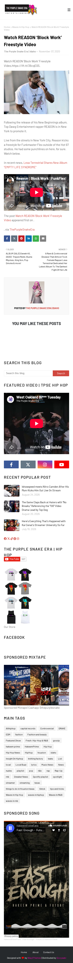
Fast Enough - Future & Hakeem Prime (40, 939)
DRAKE (62, 728)
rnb (7, 776)
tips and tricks (57, 788)
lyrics (34, 764)
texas (37, 782)
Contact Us (48, 952)
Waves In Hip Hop (20, 27)
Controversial (47, 728)
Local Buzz (21, 764)
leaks (50, 758)
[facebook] (11, 464)
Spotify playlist (40, 776)
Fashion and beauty (37, 734)
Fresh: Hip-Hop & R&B (37, 740)
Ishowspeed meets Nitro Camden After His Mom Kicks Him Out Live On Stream (45, 488)
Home (7, 27)
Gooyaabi (61, 957)
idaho (53, 752)
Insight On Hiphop (14, 758)
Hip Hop (48, 746)
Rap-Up (58, 770)
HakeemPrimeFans (12, 939)
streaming (25, 782)
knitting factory (35, 758)
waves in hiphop (36, 794)
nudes (9, 770)
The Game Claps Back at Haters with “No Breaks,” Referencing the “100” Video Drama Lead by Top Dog (44, 506)
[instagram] (45, 464)
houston (42, 752)
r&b (40, 770)
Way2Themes (34, 957)
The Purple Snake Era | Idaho (20, 51)
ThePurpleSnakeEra (22, 229)
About (36, 952)
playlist (20, 770)
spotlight (57, 776)
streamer (10, 782)
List (60, 758)
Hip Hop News (13, 752)
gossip (56, 740)
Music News (47, 764)
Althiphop (11, 728)
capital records (27, 728)
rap (48, 770)
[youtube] (61, 464)
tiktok (42, 788)
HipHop (29, 752)
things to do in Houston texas (20, 788)
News (61, 764)
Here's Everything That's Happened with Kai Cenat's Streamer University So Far (44, 523)
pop (31, 770)
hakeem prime (13, 746)
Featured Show (13, 740)
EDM (8, 734)
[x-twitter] (28, 464)
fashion (19, 734)
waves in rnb (12, 800)
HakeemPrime (32, 746)
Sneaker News (21, 776)
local (8, 764)
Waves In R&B (55, 794)
